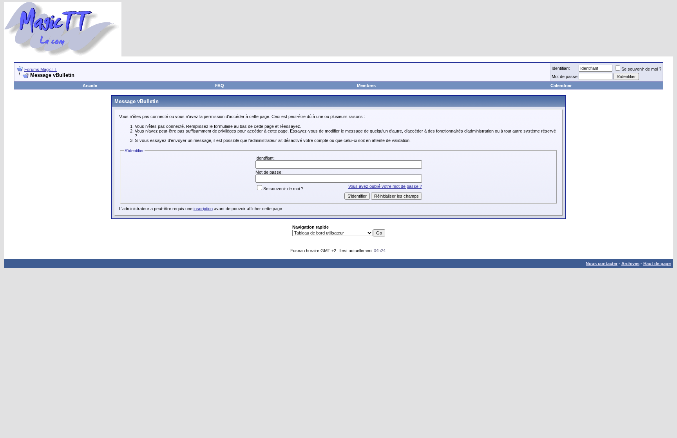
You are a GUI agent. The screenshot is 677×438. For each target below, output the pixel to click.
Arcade (90, 85)
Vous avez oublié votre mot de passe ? (385, 186)
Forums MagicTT (40, 69)
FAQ (219, 85)
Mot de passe (564, 76)
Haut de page (657, 263)
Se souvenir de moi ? (641, 69)
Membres (366, 85)
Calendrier (561, 85)
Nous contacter (601, 263)
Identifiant (561, 68)
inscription (203, 208)
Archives (630, 263)
